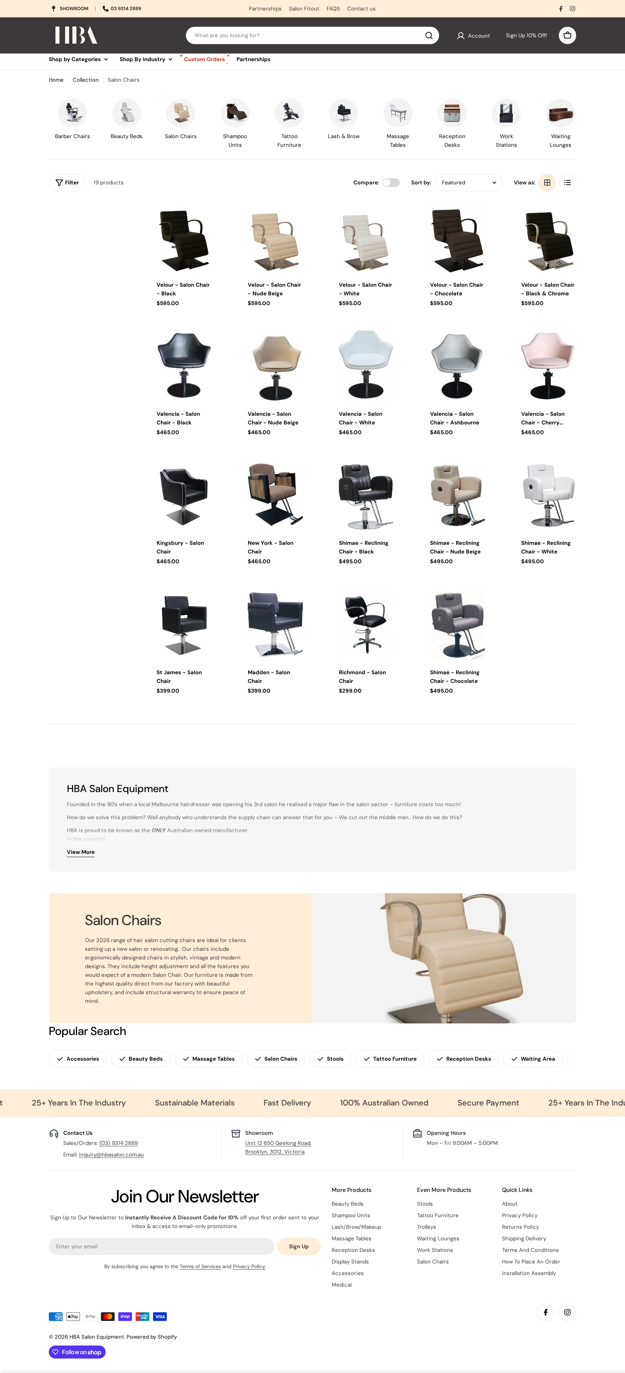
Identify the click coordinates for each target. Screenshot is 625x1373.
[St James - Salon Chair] (184, 624)
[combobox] (312, 35)
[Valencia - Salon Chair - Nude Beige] (275, 365)
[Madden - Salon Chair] (275, 624)
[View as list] (567, 182)
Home (56, 80)
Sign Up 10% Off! (525, 35)
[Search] (429, 35)
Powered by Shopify (152, 1336)
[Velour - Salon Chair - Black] (184, 236)
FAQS (333, 8)
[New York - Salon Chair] (275, 495)
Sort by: (421, 182)
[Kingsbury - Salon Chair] (184, 495)
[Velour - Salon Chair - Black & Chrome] (548, 236)
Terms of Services (200, 1266)
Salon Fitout (304, 8)
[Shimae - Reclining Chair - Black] (366, 495)
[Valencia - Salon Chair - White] (366, 365)
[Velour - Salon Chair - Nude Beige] (275, 236)
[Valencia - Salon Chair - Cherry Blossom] (548, 365)
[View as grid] (547, 182)
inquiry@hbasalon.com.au (111, 1154)
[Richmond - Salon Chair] (366, 624)
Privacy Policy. (249, 1266)
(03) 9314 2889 (118, 1143)
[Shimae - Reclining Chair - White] (548, 495)
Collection (86, 80)
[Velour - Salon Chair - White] (366, 236)
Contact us (361, 8)
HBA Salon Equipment (96, 1336)
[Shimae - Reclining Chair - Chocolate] (457, 624)
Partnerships (265, 8)
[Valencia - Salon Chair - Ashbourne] (457, 365)
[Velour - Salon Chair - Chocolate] (457, 236)
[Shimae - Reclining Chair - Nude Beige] (457, 495)
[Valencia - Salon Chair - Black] (184, 365)
